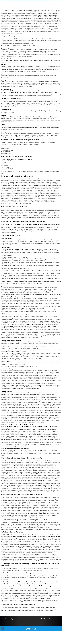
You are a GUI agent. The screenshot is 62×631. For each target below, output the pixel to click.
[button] (2, 628)
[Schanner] (31, 629)
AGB (22, 621)
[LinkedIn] (49, 618)
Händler (33, 621)
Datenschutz (23, 623)
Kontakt (33, 619)
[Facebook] (41, 618)
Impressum (23, 619)
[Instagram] (44, 618)
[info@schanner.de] (46, 618)
